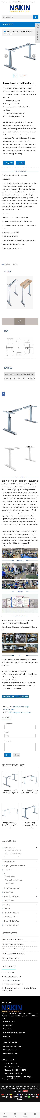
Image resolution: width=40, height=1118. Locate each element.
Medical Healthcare (10, 1050)
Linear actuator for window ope (14, 949)
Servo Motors (8, 892)
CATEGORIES (7, 24)
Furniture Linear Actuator (13, 857)
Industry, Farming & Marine (12, 1046)
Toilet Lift (7, 909)
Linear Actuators (9, 847)
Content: (7, 741)
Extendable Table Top (11, 921)
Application (10, 1042)
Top (35, 1116)
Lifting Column (8, 1029)
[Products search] (35, 17)
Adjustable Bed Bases (11, 896)
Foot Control (9, 883)
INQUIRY (9, 163)
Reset (17, 755)
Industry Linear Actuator (13, 853)
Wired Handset (10, 877)
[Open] (37, 33)
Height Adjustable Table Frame (14, 1033)
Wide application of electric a (13, 944)
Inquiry (25, 1116)
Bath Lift (6, 904)
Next (34, 56)
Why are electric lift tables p (13, 939)
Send (7, 755)
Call (15, 1116)
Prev (6, 56)
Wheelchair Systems (11, 925)
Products (15, 32)
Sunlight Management (11, 888)
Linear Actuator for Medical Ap (13, 953)
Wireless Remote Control (13, 880)
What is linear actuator (11, 958)
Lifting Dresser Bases (11, 917)
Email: (6, 732)
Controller (6, 1036)
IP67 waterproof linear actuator (20, 712)
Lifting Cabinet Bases (11, 913)
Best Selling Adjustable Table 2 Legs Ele (30, 825)
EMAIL (20, 163)
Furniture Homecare (10, 1054)
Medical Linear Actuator (13, 850)
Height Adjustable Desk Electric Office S (10, 825)
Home (8, 32)
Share (5, 1116)
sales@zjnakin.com (14, 980)
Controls (7, 874)
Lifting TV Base (9, 900)
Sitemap (20, 1091)
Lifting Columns (9, 861)
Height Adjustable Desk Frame (14, 866)
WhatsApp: (8, 723)
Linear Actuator (8, 1025)
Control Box (8, 870)
